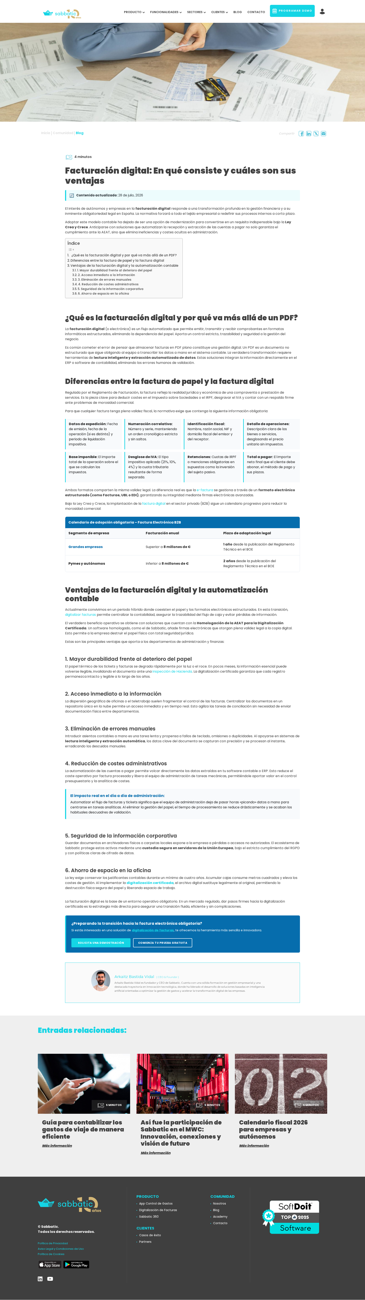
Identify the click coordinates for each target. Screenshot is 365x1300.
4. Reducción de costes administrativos (108, 284)
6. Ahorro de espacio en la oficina (103, 294)
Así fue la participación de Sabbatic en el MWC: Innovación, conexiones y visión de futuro (181, 1133)
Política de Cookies (51, 1254)
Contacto (256, 12)
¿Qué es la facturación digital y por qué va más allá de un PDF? (123, 255)
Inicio (45, 133)
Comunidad (63, 133)
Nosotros (219, 1203)
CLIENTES (218, 12)
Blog (237, 12)
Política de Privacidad (53, 1244)
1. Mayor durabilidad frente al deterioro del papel (114, 270)
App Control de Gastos (156, 1203)
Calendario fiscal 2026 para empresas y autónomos (273, 1129)
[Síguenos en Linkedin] (40, 1279)
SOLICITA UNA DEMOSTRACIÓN (101, 943)
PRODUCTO (133, 12)
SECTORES (195, 12)
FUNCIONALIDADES (164, 12)
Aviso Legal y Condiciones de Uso (61, 1249)
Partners (145, 1242)
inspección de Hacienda (172, 671)
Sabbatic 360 (149, 1216)
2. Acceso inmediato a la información (106, 275)
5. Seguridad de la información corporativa (110, 289)
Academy (220, 1216)
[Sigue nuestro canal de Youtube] (50, 1279)
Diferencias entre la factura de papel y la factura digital (117, 260)
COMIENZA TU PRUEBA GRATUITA (162, 943)
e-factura (205, 490)
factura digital (153, 503)
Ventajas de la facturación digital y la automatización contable (124, 265)
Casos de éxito (150, 1235)
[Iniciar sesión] (322, 10)
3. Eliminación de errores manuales (104, 280)
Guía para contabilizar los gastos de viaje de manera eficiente (83, 1129)
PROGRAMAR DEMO (294, 11)
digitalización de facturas (153, 930)
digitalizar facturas (80, 614)
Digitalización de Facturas (158, 1210)
